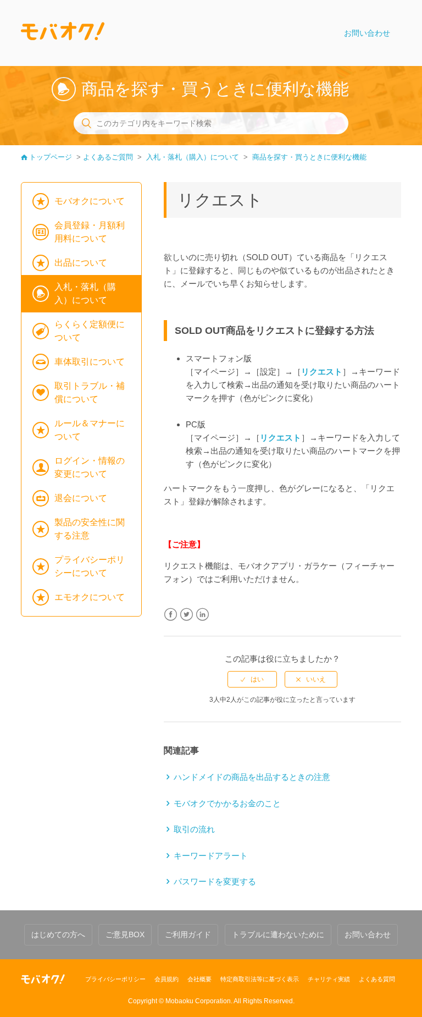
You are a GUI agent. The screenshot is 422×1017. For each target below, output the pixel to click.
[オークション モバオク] (43, 979)
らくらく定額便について (89, 331)
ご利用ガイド (188, 934)
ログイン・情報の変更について (89, 467)
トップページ (50, 157)
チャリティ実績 (329, 979)
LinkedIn (202, 615)
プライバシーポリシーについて (89, 566)
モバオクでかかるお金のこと (227, 803)
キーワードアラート (211, 855)
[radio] (252, 679)
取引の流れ (194, 829)
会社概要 (199, 979)
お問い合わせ (367, 33)
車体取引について (89, 361)
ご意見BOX (125, 934)
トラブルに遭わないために (278, 934)
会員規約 (166, 979)
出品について (80, 262)
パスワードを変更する (215, 881)
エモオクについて (89, 597)
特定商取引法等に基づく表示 (259, 979)
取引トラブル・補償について (89, 392)
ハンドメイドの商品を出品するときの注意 (252, 777)
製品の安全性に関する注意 (89, 529)
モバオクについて (89, 201)
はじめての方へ (58, 934)
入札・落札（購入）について (192, 157)
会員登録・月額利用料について (89, 232)
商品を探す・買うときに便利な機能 (309, 157)
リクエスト (321, 371)
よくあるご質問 (108, 157)
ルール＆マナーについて (89, 430)
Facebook (170, 615)
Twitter (186, 615)
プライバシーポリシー (115, 979)
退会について (80, 498)
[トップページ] (62, 33)
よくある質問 (377, 979)
